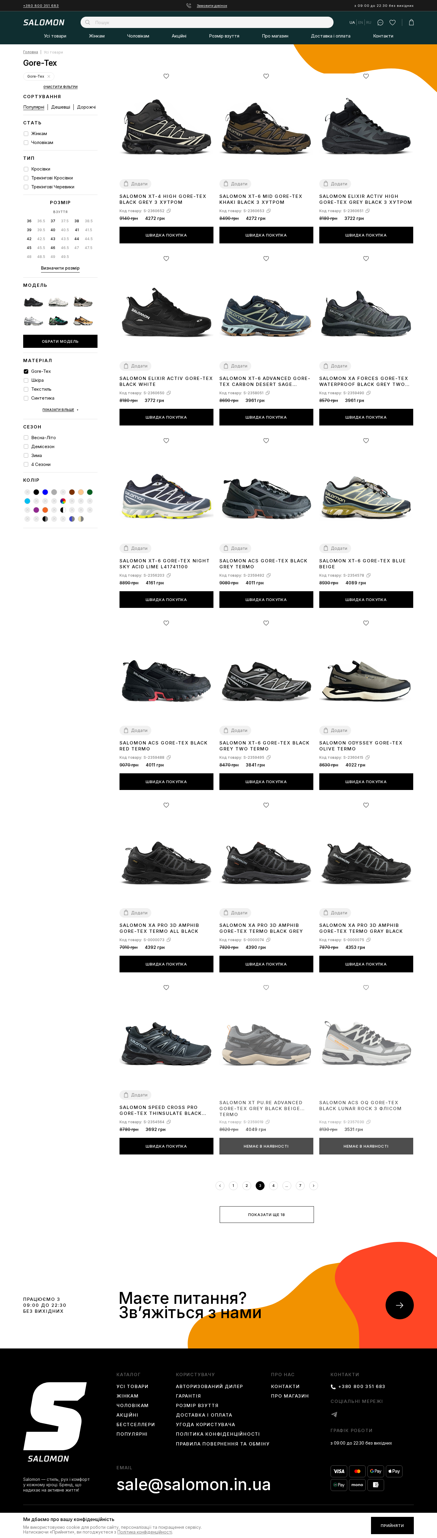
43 (53, 239)
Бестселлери (136, 1424)
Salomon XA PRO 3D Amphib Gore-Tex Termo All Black (159, 928)
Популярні (33, 107)
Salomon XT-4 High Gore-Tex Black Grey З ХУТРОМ (163, 199)
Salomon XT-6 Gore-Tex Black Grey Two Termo (264, 746)
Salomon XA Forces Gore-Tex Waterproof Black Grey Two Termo (363, 381)
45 (29, 247)
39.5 (41, 230)
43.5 (65, 239)
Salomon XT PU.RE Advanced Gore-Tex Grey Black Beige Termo (261, 1108)
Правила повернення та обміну (223, 1444)
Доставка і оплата (330, 36)
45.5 (41, 247)
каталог (129, 1374)
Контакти (383, 36)
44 (76, 239)
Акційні (179, 36)
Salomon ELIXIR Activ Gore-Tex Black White (166, 381)
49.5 (65, 256)
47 (76, 247)
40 (53, 230)
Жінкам (97, 36)
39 (29, 230)
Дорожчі (86, 107)
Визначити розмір (60, 267)
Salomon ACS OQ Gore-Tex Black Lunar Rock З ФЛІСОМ (360, 1105)
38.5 (89, 221)
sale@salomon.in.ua (194, 1484)
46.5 (65, 247)
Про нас (283, 1374)
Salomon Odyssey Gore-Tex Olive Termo (361, 746)
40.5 (65, 230)
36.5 (41, 221)
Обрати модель (60, 341)
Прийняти (392, 1525)
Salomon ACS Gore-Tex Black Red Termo (164, 746)
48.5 (41, 256)
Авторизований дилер (209, 1386)
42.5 (41, 239)
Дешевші (60, 107)
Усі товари (55, 36)
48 (29, 256)
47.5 (88, 247)
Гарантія (188, 1396)
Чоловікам (138, 36)
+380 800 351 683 (41, 5)
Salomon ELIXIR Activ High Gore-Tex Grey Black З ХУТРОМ (365, 199)
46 (53, 247)
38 (76, 221)
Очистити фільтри (60, 87)
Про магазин (275, 36)
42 (29, 239)
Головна (30, 52)
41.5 (88, 230)
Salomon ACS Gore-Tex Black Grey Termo (263, 563)
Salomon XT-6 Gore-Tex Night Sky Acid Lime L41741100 (165, 563)
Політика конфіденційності (218, 1434)
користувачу (195, 1374)
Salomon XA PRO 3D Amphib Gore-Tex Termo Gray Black (361, 928)
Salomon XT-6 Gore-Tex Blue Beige (362, 563)
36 (29, 221)
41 (77, 230)
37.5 (65, 221)
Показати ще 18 (266, 1214)
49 (53, 256)
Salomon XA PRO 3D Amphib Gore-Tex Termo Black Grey (261, 928)
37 (53, 221)
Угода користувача (205, 1424)
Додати (139, 183)
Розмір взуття (224, 36)
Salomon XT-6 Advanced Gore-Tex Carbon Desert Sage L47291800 (265, 381)
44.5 (89, 239)
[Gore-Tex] (48, 76)
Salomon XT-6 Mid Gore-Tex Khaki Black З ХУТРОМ (261, 199)
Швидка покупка (166, 235)
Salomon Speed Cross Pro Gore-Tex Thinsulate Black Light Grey (161, 1110)
